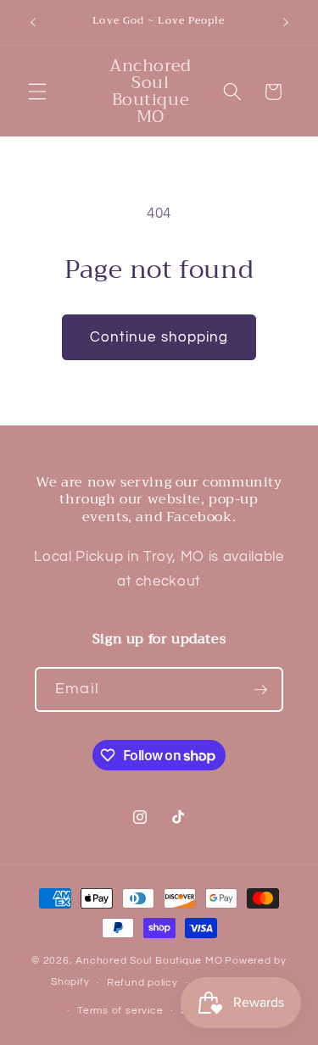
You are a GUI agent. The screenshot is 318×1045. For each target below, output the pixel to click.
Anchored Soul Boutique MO (148, 960)
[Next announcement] (285, 23)
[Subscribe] (260, 690)
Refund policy (142, 982)
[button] (37, 91)
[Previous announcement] (33, 23)
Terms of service (120, 1010)
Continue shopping (159, 337)
